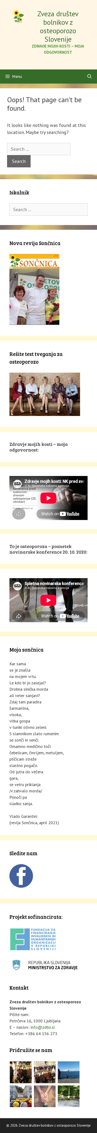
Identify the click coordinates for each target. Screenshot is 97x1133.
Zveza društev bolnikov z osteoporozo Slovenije (57, 26)
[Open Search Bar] (89, 76)
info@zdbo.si (43, 1027)
